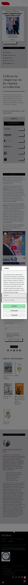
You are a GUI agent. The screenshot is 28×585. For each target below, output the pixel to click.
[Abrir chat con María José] (25, 581)
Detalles (6, 295)
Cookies (6, 268)
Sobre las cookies (9, 300)
